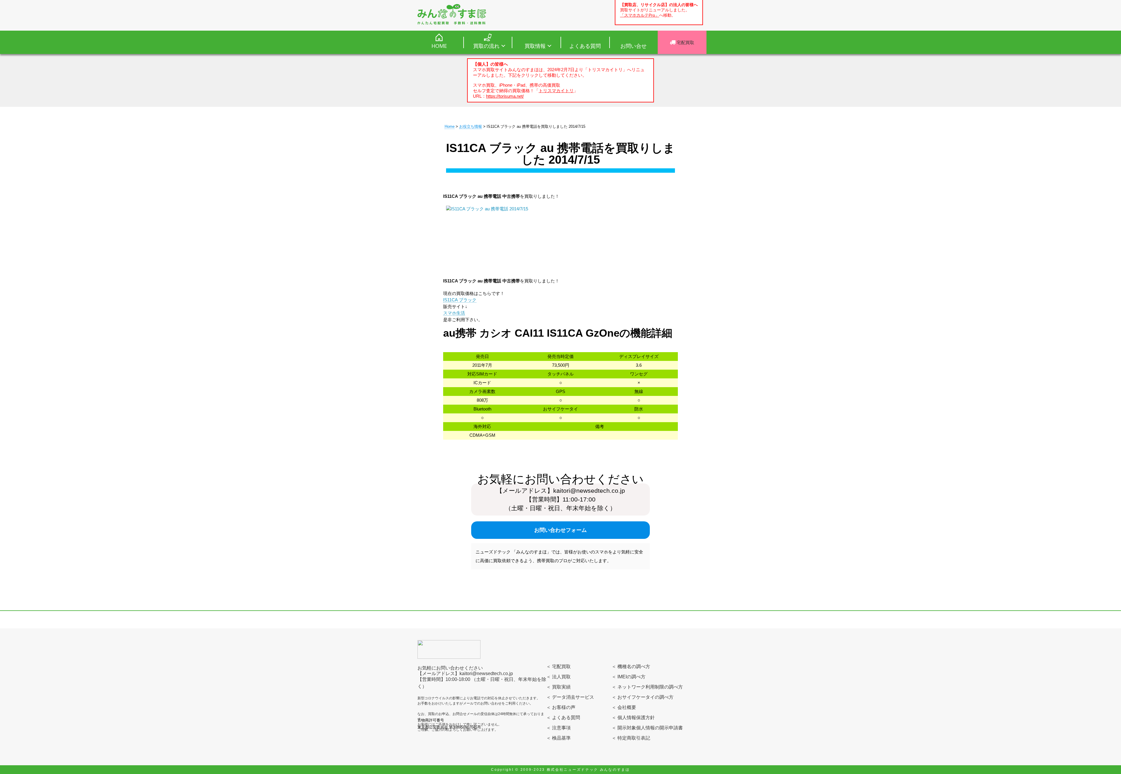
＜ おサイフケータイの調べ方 (642, 697)
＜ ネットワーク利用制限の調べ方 (647, 686)
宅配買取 (685, 42)
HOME (439, 45)
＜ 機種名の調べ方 (631, 666)
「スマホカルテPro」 (639, 15)
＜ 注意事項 (558, 727)
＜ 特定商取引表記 (631, 737)
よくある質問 (585, 45)
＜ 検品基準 (558, 737)
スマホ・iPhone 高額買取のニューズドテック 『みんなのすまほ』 (451, 14)
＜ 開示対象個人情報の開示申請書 (647, 727)
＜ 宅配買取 (558, 666)
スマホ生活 (454, 312)
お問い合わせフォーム (560, 530)
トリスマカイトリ (556, 90)
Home (450, 126)
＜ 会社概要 (624, 707)
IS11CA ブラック (459, 299)
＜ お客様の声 (560, 707)
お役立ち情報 (470, 126)
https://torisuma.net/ (505, 96)
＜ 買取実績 (558, 686)
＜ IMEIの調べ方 (628, 676)
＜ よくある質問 (563, 717)
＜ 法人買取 (558, 676)
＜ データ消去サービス (570, 697)
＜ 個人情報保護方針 (633, 717)
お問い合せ (633, 45)
